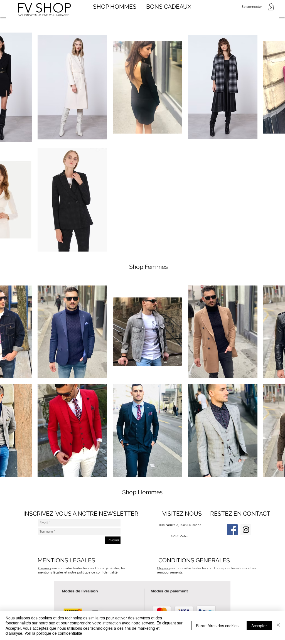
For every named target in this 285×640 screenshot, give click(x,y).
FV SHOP (44, 8)
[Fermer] (278, 625)
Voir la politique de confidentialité (53, 633)
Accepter (259, 625)
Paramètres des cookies (217, 625)
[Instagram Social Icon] (245, 529)
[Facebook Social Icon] (232, 529)
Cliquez (163, 568)
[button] (271, 6)
